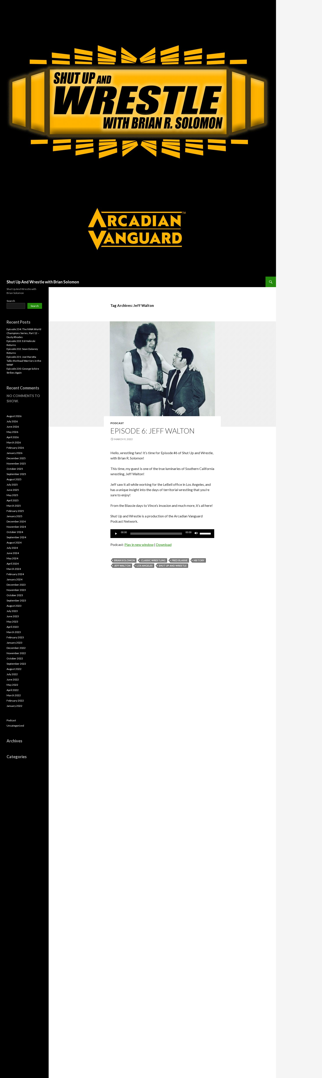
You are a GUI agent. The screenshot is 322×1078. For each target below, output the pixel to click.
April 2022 (13, 690)
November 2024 (16, 526)
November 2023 (16, 590)
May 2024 (12, 558)
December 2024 (16, 521)
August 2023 (14, 605)
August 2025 (14, 479)
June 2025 (13, 489)
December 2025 (16, 458)
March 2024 (14, 568)
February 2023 (15, 637)
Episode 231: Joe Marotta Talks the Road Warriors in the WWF (24, 360)
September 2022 (16, 663)
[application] (162, 533)
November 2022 (16, 653)
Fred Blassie (180, 560)
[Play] (116, 533)
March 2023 (14, 632)
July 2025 (12, 484)
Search (11, 300)
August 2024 (14, 542)
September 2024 (16, 537)
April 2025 (13, 500)
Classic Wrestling (153, 560)
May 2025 (12, 495)
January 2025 (14, 516)
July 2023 (12, 611)
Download (164, 544)
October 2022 (15, 658)
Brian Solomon (124, 560)
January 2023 (14, 642)
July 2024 (12, 547)
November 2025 (16, 463)
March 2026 (14, 442)
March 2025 (14, 505)
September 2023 (16, 600)
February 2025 (15, 511)
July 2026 (12, 421)
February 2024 (15, 574)
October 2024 (15, 532)
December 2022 (16, 648)
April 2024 (13, 563)
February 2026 (15, 447)
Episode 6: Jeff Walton (152, 430)
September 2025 (16, 474)
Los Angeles (145, 565)
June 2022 (13, 679)
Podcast (117, 423)
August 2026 (14, 416)
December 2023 (16, 584)
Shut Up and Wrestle (173, 565)
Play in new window (139, 544)
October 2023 (15, 595)
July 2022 (12, 674)
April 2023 (13, 626)
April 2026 (13, 437)
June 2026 (13, 426)
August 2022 (14, 669)
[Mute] (196, 533)
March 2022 (14, 695)
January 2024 (14, 579)
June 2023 (13, 616)
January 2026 (14, 453)
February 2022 (15, 700)
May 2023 (12, 621)
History (199, 560)
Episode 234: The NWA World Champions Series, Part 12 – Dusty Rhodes (24, 333)
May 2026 (12, 432)
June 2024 (13, 553)
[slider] (206, 533)
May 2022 (12, 684)
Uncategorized (15, 725)
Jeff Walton (122, 565)
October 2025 (15, 468)
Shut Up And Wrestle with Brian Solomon (43, 281)
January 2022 (14, 705)
